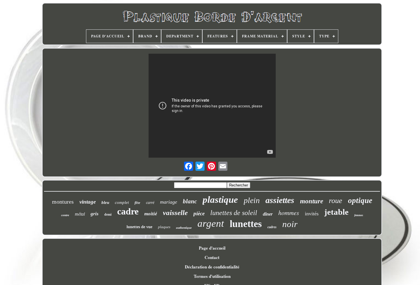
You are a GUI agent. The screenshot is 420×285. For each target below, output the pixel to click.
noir (289, 224)
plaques (164, 227)
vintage (87, 202)
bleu (105, 202)
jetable (336, 211)
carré (150, 202)
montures (63, 201)
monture (311, 201)
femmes (358, 215)
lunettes (246, 223)
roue (335, 200)
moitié (150, 213)
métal (80, 214)
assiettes (279, 200)
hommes (288, 212)
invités (312, 213)
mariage (168, 202)
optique (360, 200)
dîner (268, 214)
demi (107, 214)
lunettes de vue (139, 227)
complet (122, 202)
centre (65, 215)
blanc (190, 201)
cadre (128, 211)
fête (137, 202)
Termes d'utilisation (212, 276)
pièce (199, 213)
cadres (272, 227)
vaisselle (175, 212)
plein (252, 200)
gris (95, 213)
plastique (220, 199)
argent (210, 223)
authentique (184, 227)
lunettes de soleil (233, 212)
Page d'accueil (212, 248)
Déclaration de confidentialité (212, 267)
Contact (212, 257)
